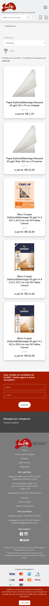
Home (24, 450)
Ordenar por (9, 37)
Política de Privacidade (24, 454)
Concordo (24, 603)
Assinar (24, 404)
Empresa (24, 498)
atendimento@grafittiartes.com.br (24, 523)
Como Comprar (24, 502)
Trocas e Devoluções (24, 506)
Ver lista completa (11, 422)
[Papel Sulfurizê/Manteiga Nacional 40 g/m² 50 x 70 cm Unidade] (24, 82)
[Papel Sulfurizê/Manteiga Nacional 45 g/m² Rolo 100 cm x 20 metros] (24, 138)
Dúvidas (24, 458)
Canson (24, 228)
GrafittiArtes (10, 26)
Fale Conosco (24, 462)
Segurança (24, 466)
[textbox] (16, 17)
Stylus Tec (24, 110)
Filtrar (12, 51)
